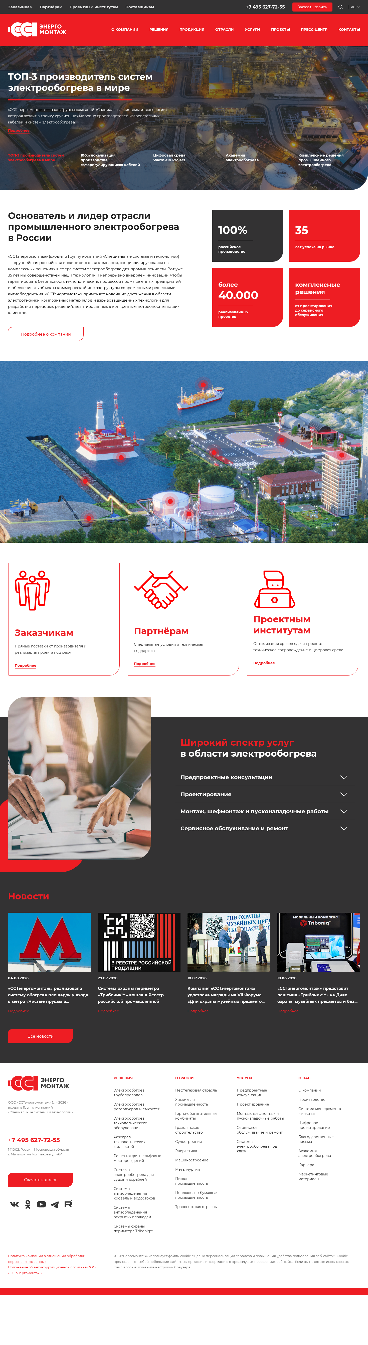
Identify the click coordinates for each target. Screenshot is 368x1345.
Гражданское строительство (189, 1130)
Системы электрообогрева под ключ (257, 1146)
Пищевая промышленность (191, 1181)
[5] (170, 501)
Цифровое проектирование (314, 1125)
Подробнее (19, 130)
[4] (89, 518)
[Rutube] (68, 1203)
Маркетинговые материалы (313, 1176)
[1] (121, 458)
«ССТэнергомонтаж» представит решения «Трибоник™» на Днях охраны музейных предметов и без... (317, 995)
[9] (342, 455)
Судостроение (188, 1141)
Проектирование (253, 1104)
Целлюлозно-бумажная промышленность (196, 1195)
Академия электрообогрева (314, 1153)
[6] (189, 514)
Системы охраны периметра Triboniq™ (133, 1228)
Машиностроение (192, 1160)
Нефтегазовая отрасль (196, 1090)
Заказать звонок (312, 7)
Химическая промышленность (191, 1102)
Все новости (41, 1036)
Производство (311, 1099)
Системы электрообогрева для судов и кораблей (134, 1175)
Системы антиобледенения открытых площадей (132, 1212)
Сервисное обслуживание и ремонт (260, 1130)
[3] (85, 481)
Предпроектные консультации (252, 1092)
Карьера (306, 1165)
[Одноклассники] (28, 1204)
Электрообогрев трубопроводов (129, 1092)
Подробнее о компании (46, 334)
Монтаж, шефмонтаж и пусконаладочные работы (260, 1116)
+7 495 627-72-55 (265, 7)
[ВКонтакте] (14, 1204)
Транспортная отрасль (196, 1206)
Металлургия (187, 1169)
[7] (214, 453)
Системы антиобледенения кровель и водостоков (134, 1193)
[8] (282, 440)
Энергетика (186, 1151)
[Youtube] (41, 1204)
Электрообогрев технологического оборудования (130, 1123)
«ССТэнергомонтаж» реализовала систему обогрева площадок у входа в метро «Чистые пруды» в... (48, 995)
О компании (309, 1090)
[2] (203, 385)
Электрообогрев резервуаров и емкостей (137, 1106)
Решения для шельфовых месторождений (137, 1158)
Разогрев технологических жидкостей (129, 1142)
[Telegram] (55, 1204)
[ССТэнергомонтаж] (37, 35)
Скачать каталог (40, 1179)
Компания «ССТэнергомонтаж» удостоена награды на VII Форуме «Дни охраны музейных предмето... (226, 995)
